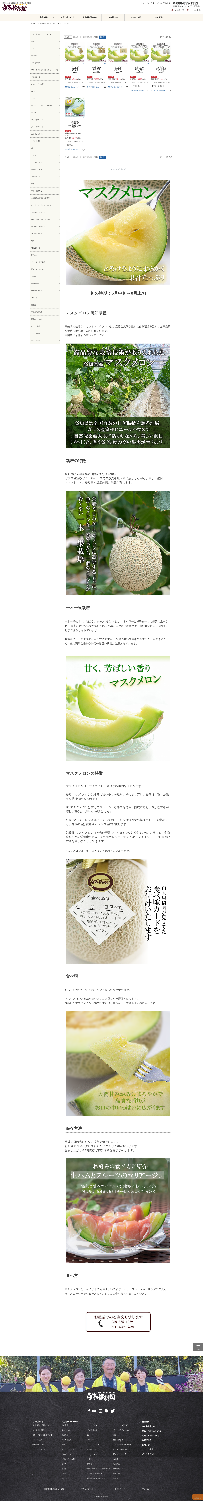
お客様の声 (113, 17)
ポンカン (34, 112)
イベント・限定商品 (38, 262)
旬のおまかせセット (38, 212)
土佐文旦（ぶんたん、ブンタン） (42, 34)
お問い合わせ (146, 3)
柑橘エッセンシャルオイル (40, 219)
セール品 (34, 298)
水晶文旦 (34, 48)
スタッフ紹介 (136, 17)
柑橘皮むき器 (35, 248)
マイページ (179, 10)
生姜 (32, 184)
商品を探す (44, 17)
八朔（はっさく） (37, 134)
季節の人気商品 (36, 312)
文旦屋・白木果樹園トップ (39, 23)
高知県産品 (35, 283)
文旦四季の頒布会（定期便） (41, 198)
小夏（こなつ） (36, 63)
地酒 (32, 241)
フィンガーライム (68, 1449)
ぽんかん (65, 1478)
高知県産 (116, 1464)
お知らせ (146, 1445)
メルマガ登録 (162, 3)
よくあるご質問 (38, 1430)
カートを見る (195, 10)
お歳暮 (33, 276)
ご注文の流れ (37, 1440)
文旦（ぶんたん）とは (151, 1431)
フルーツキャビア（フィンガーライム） (45, 70)
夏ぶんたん (35, 41)
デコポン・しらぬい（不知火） (42, 105)
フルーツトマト (36, 177)
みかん (33, 91)
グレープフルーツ (37, 127)
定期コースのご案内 (150, 1436)
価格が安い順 (77, 37)
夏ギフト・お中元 (37, 269)
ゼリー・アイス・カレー (122, 1430)
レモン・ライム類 (37, 84)
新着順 (96, 37)
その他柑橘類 (35, 141)
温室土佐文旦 (35, 55)
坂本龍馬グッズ (36, 291)
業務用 (33, 305)
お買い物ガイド (67, 17)
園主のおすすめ (36, 319)
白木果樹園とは (148, 1426)
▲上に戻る (197, 1497)
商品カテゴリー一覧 (70, 1422)
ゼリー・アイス (36, 234)
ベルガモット (35, 77)
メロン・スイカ (54, 23)
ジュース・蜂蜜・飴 (38, 226)
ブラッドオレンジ (37, 120)
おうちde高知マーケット (122, 1444)
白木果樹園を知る (90, 17)
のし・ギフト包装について (42, 1435)
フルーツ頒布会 (36, 191)
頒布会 (89, 1464)
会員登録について (39, 1444)
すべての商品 (35, 333)
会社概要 (158, 17)
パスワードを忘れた (39, 1449)
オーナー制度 (35, 326)
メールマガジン (148, 1454)
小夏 (63, 1444)
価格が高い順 (87, 37)
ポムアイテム (35, 340)
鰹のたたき (35, 255)
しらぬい (65, 1473)
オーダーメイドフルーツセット (42, 205)
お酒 (114, 1435)
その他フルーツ (36, 169)
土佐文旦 (65, 1425)
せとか (33, 98)
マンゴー (34, 155)
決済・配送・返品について (42, 1425)
